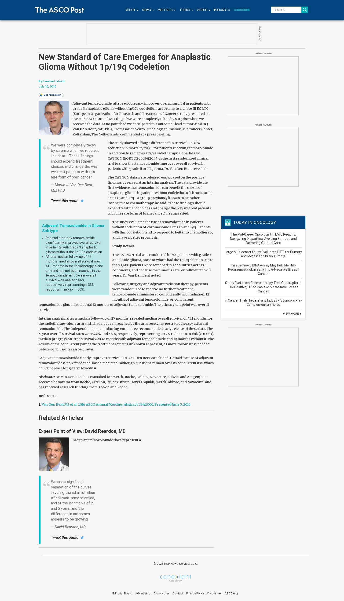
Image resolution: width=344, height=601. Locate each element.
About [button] (130, 10)
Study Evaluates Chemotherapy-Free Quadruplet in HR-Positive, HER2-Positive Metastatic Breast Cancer (263, 287)
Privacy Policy (195, 593)
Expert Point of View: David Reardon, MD (82, 431)
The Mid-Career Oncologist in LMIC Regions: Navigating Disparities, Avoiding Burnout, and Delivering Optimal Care (263, 239)
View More (291, 313)
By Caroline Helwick (52, 81)
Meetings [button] (165, 10)
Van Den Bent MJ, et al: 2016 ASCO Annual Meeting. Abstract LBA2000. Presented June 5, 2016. (116, 404)
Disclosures (162, 593)
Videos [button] (202, 10)
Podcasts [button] (222, 10)
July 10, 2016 (47, 86)
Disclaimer (214, 593)
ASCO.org (231, 593)
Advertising (142, 593)
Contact (178, 593)
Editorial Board (122, 593)
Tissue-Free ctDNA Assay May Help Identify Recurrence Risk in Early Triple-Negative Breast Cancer (263, 269)
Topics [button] (185, 10)
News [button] (147, 10)
